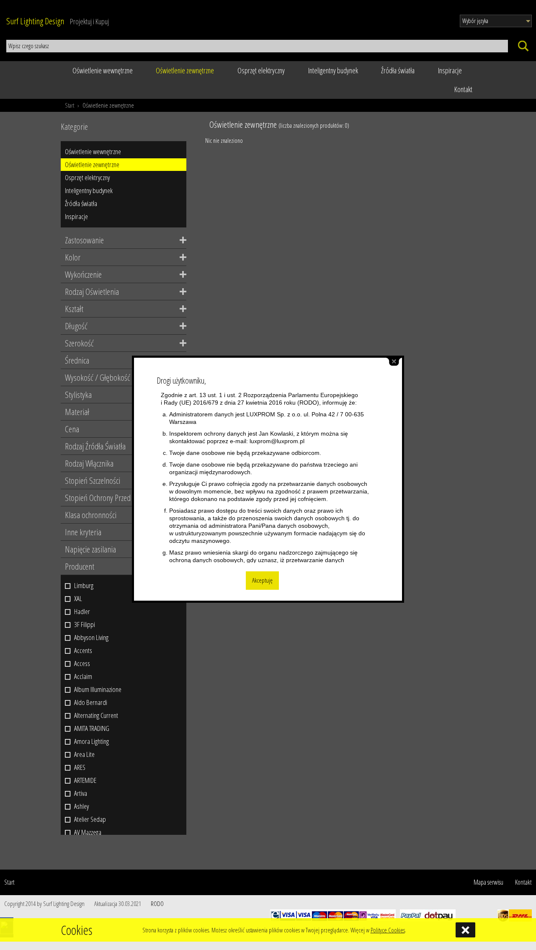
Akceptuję (262, 580)
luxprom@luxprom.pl (277, 441)
